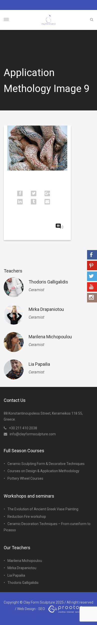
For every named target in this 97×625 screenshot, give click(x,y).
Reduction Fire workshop (26, 517)
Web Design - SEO (31, 609)
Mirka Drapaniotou (46, 309)
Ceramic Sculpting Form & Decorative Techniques (46, 464)
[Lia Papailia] (14, 369)
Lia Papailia (39, 364)
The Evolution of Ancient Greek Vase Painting (42, 509)
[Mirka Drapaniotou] (14, 315)
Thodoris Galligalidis (48, 281)
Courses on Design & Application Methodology (43, 471)
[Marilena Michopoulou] (14, 342)
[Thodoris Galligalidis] (14, 287)
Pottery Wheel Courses (25, 478)
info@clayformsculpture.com (33, 434)
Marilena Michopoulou (50, 336)
